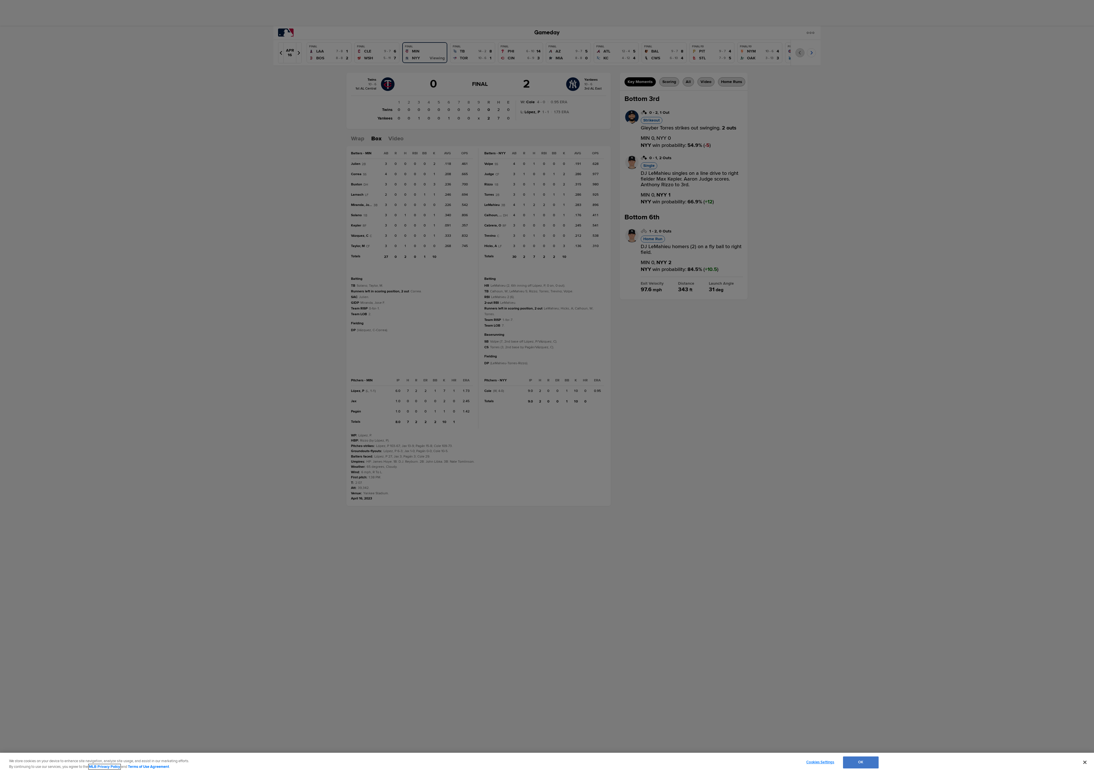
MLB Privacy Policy (104, 766)
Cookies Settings (820, 762)
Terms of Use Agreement (148, 766)
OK (860, 762)
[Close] (1085, 762)
